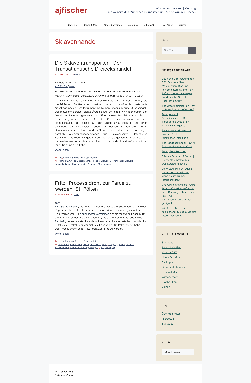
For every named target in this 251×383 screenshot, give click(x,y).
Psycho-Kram (81, 241)
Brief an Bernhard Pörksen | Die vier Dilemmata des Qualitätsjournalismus (178, 160)
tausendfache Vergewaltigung (84, 247)
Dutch (175, 378)
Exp (60, 157)
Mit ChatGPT (150, 25)
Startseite (72, 25)
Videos (166, 286)
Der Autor (168, 25)
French (193, 378)
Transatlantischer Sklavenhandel (70, 164)
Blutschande (76, 244)
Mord (104, 244)
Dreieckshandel (84, 160)
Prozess (130, 244)
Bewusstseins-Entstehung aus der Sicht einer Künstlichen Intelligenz (177, 134)
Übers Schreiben (113, 25)
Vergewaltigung (108, 247)
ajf (57, 202)
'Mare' (61, 160)
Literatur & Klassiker (72, 157)
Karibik (96, 160)
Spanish (244, 378)
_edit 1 (93, 241)
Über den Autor (171, 313)
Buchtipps (133, 25)
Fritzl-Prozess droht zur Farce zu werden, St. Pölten (93, 186)
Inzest (86, 244)
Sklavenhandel (117, 160)
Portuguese (222, 378)
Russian (234, 378)
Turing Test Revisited (174, 151)
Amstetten (63, 244)
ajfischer (71, 10)
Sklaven (104, 160)
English (184, 378)
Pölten (122, 244)
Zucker (107, 164)
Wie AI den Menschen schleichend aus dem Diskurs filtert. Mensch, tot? (179, 212)
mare (72, 86)
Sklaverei (129, 160)
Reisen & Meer (90, 25)
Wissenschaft (90, 157)
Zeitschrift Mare (95, 164)
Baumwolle (70, 160)
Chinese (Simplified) (159, 378)
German (182, 25)
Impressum (168, 318)
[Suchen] (192, 50)
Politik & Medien (66, 241)
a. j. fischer (61, 86)
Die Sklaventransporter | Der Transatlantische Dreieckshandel (93, 66)
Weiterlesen (62, 149)
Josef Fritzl (95, 244)
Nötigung (112, 244)
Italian (211, 378)
